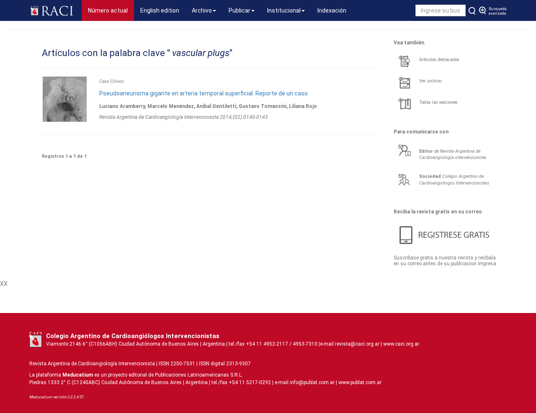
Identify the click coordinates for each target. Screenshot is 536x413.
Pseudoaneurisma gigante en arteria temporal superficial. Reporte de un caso (203, 93)
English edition (159, 10)
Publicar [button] (239, 10)
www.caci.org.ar (401, 344)
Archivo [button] (202, 10)
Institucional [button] (284, 10)
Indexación (331, 10)
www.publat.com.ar (359, 382)
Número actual (111, 10)
